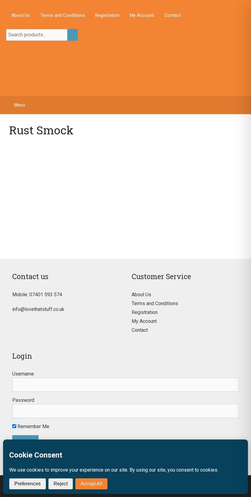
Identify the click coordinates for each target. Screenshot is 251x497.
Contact (172, 15)
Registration (107, 15)
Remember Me (32, 426)
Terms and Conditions (62, 15)
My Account (142, 15)
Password (23, 400)
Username (23, 374)
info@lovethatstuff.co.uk (38, 309)
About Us (20, 15)
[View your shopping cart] (243, 105)
